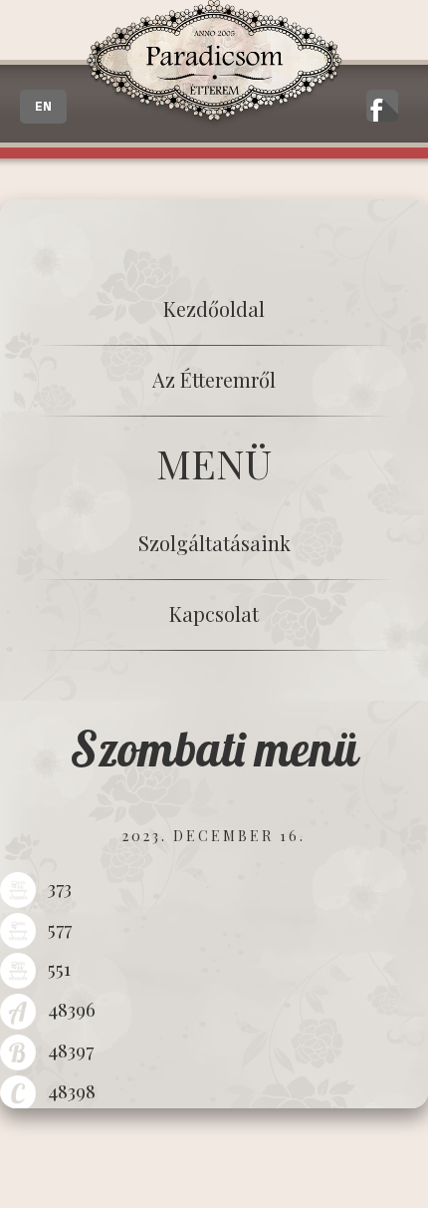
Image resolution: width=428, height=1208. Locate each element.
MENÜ (214, 463)
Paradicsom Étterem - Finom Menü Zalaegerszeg (214, 64)
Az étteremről (214, 379)
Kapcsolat (214, 613)
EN (43, 107)
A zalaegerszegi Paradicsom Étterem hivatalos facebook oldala (382, 106)
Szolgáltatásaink (214, 542)
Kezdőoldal (214, 308)
